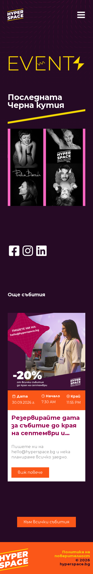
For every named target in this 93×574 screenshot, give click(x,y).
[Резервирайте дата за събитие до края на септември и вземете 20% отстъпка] (46, 399)
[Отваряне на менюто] (81, 14)
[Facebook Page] (14, 250)
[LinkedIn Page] (41, 250)
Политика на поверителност (72, 553)
